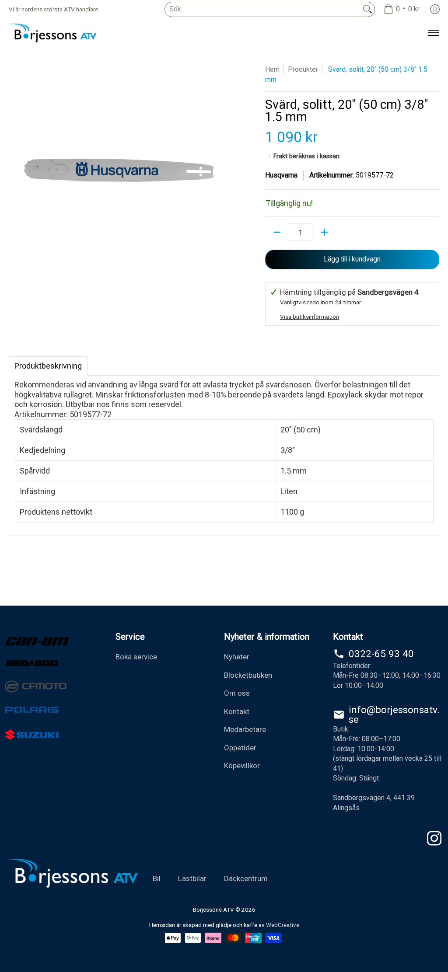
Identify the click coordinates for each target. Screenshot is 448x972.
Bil (157, 878)
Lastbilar (192, 878)
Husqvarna (281, 175)
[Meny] (433, 33)
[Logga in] (435, 9)
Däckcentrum (246, 878)
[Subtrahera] (277, 232)
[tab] (48, 366)
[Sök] (367, 9)
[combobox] (262, 9)
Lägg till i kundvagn (352, 259)
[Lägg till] (324, 232)
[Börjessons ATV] (52, 33)
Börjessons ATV (213, 909)
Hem (272, 69)
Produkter (303, 69)
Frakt (280, 156)
